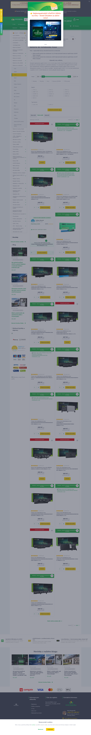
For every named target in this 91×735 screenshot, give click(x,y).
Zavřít (45, 44)
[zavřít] (61, 4)
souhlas (33, 725)
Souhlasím (50, 729)
